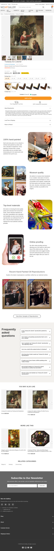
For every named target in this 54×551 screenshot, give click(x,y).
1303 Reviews (12, 67)
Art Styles (9, 11)
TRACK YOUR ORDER (40, 4)
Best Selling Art (39, 11)
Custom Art (31, 11)
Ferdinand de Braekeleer (9, 13)
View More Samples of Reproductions (27, 316)
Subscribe (42, 485)
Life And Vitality (19, 464)
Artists (3, 10)
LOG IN (51, 4)
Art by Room (22, 11)
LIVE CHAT (15, 4)
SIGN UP (47, 4)
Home (2, 13)
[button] (2, 35)
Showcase (48, 10)
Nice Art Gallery (9, 7)
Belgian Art (3, 464)
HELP (9, 4)
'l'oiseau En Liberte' (20, 13)
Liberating (10, 464)
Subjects (16, 10)
